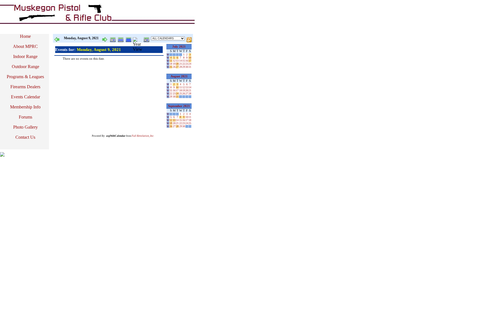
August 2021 (179, 76)
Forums (25, 117)
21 (180, 63)
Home (25, 36)
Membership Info (25, 107)
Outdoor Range (25, 66)
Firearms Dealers (25, 86)
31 (190, 67)
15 (183, 60)
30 (186, 67)
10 (190, 57)
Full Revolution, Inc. (143, 136)
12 (174, 60)
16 (186, 60)
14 (180, 60)
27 (177, 67)
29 (183, 67)
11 (170, 60)
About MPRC (25, 46)
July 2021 (179, 46)
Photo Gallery (25, 127)
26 (174, 67)
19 (174, 63)
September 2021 (179, 106)
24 (190, 63)
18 (170, 63)
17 (190, 60)
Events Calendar (25, 96)
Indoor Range (25, 56)
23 (186, 63)
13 (177, 60)
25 (170, 67)
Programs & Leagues (25, 76)
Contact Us (25, 137)
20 (177, 63)
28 (180, 67)
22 (183, 63)
